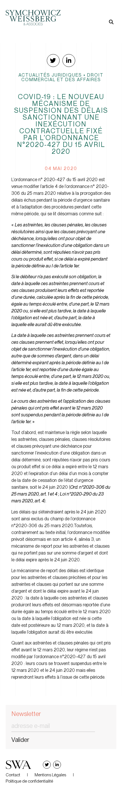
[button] (88, 13)
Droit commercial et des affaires (62, 77)
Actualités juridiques (50, 75)
